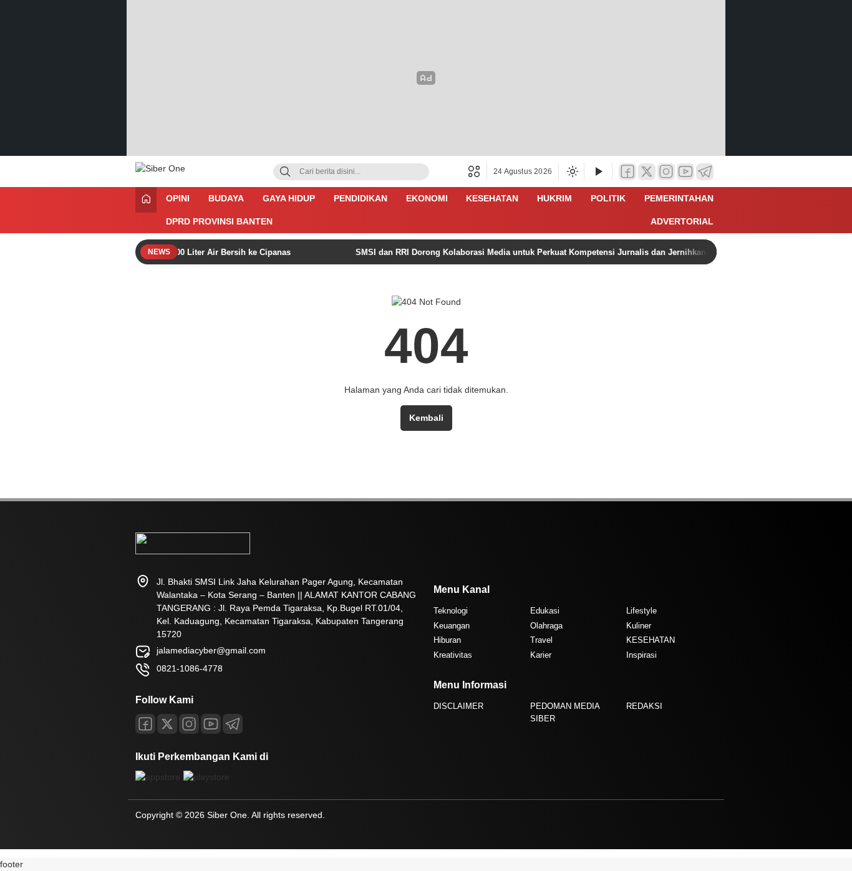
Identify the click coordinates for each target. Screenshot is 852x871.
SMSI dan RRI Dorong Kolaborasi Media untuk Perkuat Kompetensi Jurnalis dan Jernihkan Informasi (538, 252)
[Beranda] (146, 200)
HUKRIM (554, 198)
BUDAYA (226, 198)
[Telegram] (705, 171)
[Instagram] (666, 171)
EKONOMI (427, 198)
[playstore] (206, 777)
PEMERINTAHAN (679, 198)
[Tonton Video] (598, 172)
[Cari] (285, 172)
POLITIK (608, 198)
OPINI (178, 198)
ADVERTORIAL (682, 221)
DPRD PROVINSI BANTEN (219, 221)
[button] (477, 171)
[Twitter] (647, 171)
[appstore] (157, 777)
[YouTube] (685, 171)
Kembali (426, 418)
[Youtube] (211, 724)
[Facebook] (627, 171)
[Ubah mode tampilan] (571, 171)
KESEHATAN (492, 198)
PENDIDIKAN (360, 198)
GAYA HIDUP (289, 198)
